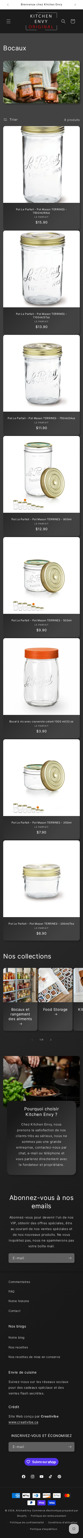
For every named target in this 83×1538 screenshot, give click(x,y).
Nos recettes (18, 1347)
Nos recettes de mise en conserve (34, 1357)
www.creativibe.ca (23, 1422)
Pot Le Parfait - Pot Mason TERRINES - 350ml (41, 822)
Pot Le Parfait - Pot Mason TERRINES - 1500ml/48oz (41, 211)
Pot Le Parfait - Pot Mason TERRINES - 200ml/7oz (41, 923)
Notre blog (17, 1337)
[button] (8, 21)
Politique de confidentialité (27, 1522)
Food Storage (55, 1009)
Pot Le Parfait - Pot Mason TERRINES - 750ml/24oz (41, 418)
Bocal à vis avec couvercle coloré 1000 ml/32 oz (41, 721)
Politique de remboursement (48, 1515)
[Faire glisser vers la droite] (51, 1039)
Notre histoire (19, 1301)
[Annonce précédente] (8, 4)
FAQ (12, 1291)
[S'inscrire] (69, 1258)
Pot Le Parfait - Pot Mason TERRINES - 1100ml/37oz (41, 315)
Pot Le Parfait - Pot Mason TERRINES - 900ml (41, 519)
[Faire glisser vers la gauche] (32, 1039)
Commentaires (19, 1282)
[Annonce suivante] (75, 4)
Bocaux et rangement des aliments (20, 1014)
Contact (14, 1311)
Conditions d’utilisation (62, 1522)
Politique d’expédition (43, 1529)
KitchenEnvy (23, 1510)
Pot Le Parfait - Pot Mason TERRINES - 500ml (41, 620)
